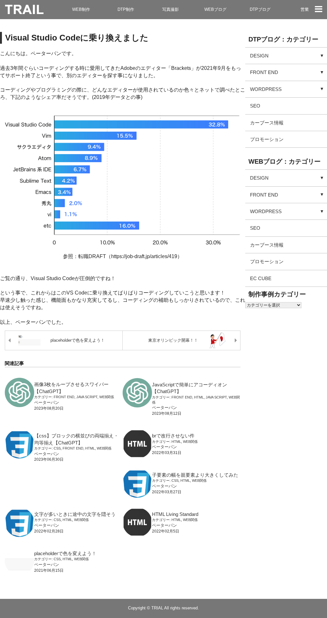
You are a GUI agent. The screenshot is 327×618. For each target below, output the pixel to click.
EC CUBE (260, 278)
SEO (255, 105)
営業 (304, 9)
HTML (199, 397)
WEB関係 (106, 397)
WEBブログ (215, 9)
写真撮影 (170, 9)
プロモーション (267, 139)
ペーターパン (46, 402)
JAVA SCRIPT (86, 397)
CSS (57, 448)
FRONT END (64, 397)
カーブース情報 (267, 122)
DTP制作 (126, 9)
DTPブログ (260, 9)
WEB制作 (81, 9)
